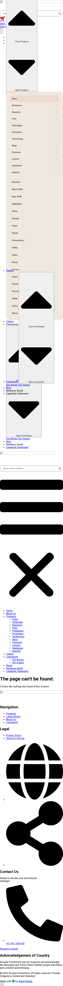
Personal (16, 152)
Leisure (15, 159)
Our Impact (24, 438)
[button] (31, 539)
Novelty (15, 218)
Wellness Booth (14, 668)
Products (11, 616)
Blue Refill (17, 196)
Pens (14, 98)
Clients (10, 654)
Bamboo (16, 182)
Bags (14, 145)
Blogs (9, 665)
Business (16, 112)
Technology (17, 139)
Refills (15, 247)
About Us (11, 613)
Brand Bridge (25, 981)
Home (9, 610)
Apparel (15, 172)
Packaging (17, 125)
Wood (15, 262)
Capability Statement (17, 671)
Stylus (15, 255)
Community (12, 656)
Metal (14, 211)
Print (14, 118)
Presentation (18, 240)
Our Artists (12, 438)
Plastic (15, 233)
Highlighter (17, 204)
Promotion (17, 132)
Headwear (17, 165)
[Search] (59, 468)
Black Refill (17, 189)
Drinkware (17, 105)
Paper (15, 225)
